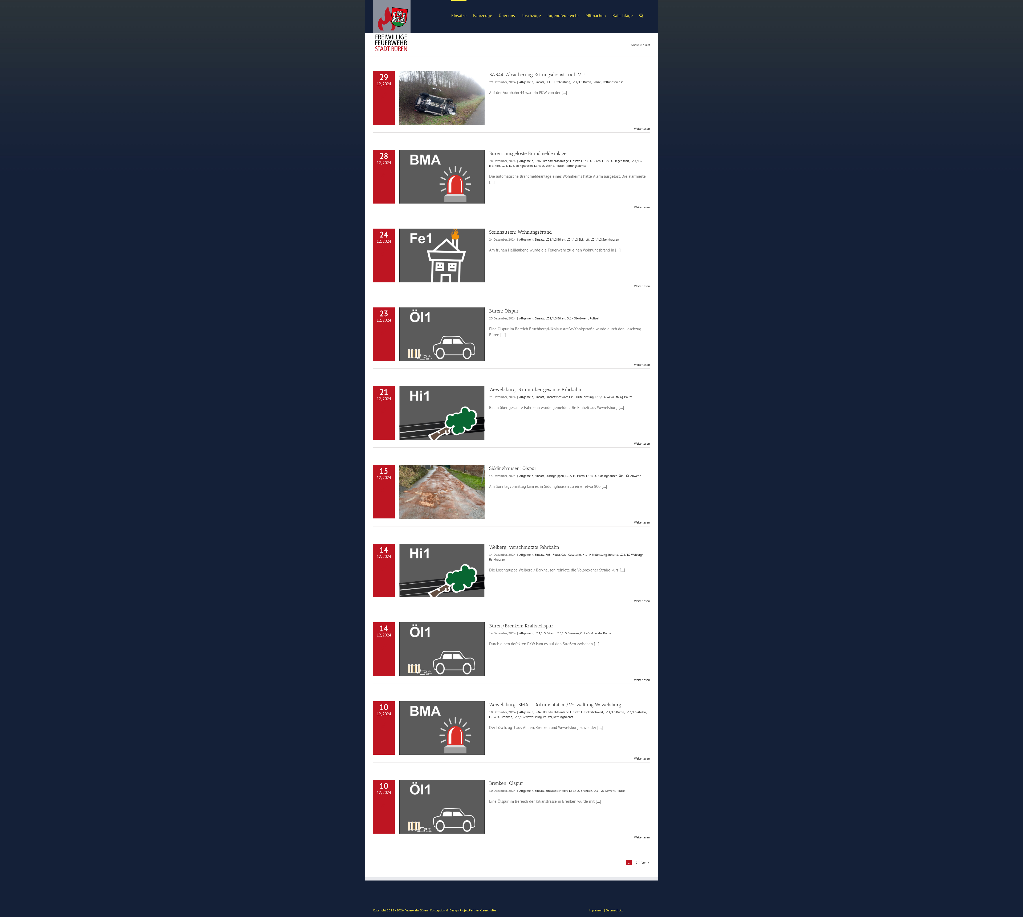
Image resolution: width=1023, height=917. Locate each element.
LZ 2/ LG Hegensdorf (615, 161)
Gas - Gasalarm (571, 555)
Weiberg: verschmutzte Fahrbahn (524, 547)
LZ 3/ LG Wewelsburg (609, 397)
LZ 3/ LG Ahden (636, 712)
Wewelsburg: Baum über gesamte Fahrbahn (535, 389)
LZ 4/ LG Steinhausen (605, 239)
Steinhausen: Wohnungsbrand (520, 232)
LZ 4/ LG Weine (544, 166)
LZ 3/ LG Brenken (567, 633)
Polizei (597, 82)
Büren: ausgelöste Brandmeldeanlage (527, 153)
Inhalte (613, 555)
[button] (641, 15)
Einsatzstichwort (557, 397)
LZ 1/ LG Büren (581, 82)
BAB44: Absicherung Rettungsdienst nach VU (537, 75)
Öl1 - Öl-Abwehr (577, 318)
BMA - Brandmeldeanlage (552, 161)
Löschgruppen (555, 476)
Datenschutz (614, 910)
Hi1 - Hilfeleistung (558, 82)
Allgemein (526, 82)
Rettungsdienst (613, 82)
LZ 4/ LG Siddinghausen (517, 166)
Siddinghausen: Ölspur (513, 468)
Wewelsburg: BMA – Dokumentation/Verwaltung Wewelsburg (555, 705)
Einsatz (539, 82)
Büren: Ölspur (504, 311)
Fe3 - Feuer (553, 555)
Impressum (596, 910)
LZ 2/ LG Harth (575, 476)
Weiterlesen (642, 129)
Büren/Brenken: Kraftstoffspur (521, 626)
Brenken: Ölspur (506, 783)
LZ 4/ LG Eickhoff (578, 239)
